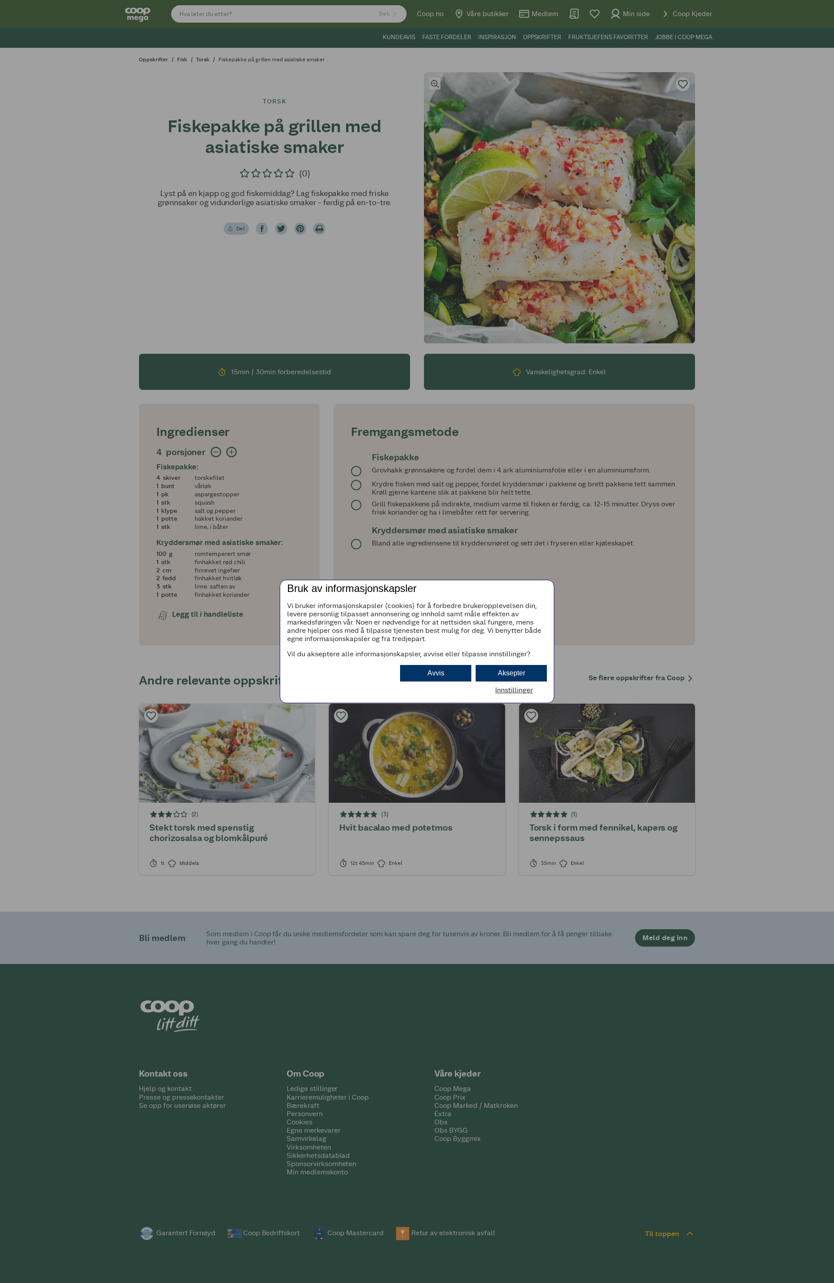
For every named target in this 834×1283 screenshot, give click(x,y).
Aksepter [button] (511, 673)
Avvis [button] (435, 673)
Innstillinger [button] (514, 690)
